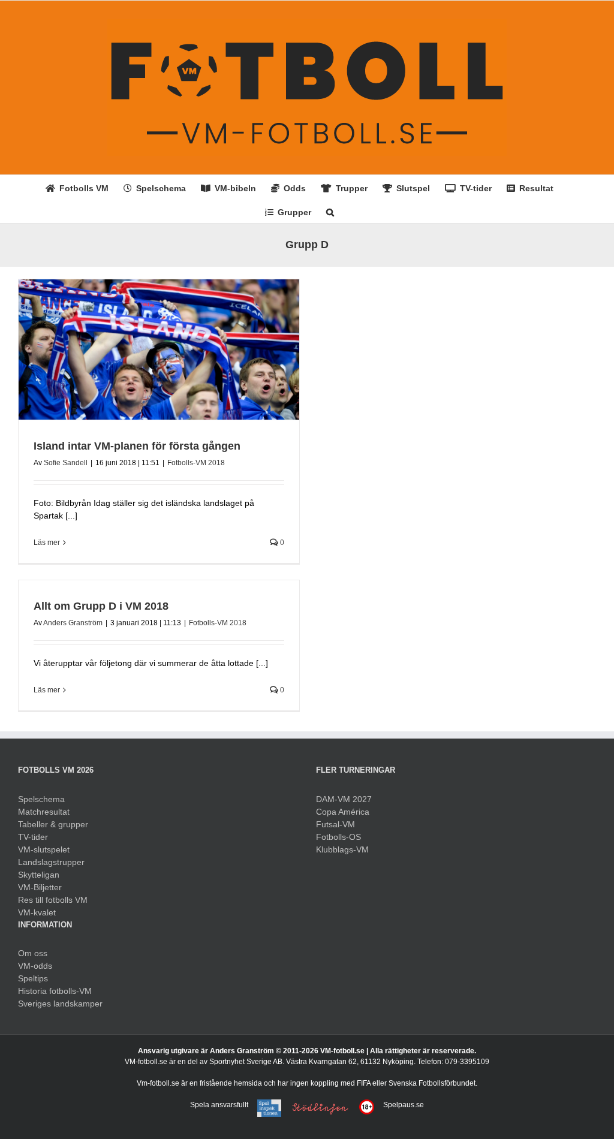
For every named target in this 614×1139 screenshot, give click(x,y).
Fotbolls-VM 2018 (196, 463)
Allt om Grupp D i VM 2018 (101, 606)
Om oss (32, 953)
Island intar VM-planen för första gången (137, 446)
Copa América (342, 811)
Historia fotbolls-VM (55, 991)
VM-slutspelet (44, 849)
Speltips (33, 978)
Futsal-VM (335, 824)
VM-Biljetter (40, 887)
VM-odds (35, 966)
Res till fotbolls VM (53, 900)
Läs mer (47, 542)
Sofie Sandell (66, 463)
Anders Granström (73, 623)
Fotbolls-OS (338, 837)
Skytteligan (38, 874)
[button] (330, 211)
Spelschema (41, 799)
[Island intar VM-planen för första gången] (159, 349)
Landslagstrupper (51, 862)
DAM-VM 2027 (344, 799)
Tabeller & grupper (53, 824)
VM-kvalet (37, 912)
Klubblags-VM (342, 849)
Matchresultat (44, 811)
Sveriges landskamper (60, 1003)
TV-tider (33, 837)
